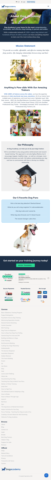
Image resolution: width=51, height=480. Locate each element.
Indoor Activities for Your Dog (10, 409)
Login (23, 2)
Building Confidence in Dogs (9, 338)
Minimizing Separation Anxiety (10, 320)
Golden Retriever (6, 356)
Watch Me (4, 376)
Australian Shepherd (7, 353)
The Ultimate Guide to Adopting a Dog (12, 391)
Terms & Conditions (7, 456)
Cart (18, 2)
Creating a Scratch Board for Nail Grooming (14, 414)
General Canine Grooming (9, 323)
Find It (3, 361)
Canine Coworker (6, 325)
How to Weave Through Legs (10, 396)
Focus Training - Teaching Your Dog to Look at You (16, 412)
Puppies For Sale (6, 442)
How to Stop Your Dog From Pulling (11, 333)
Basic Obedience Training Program (11, 312)
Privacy (3, 458)
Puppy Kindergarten (7, 315)
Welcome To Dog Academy (9, 417)
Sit (2, 363)
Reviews (3, 445)
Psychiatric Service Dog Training (11, 317)
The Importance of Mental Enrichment (12, 407)
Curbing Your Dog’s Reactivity (10, 345)
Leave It (3, 399)
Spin (2, 404)
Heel (2, 371)
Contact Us (4, 429)
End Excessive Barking (8, 343)
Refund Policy (5, 453)
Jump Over (4, 386)
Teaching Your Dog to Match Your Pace (12, 381)
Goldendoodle (5, 348)
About (3, 424)
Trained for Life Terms (7, 461)
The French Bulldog (7, 358)
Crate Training (5, 340)
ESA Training (5, 328)
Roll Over (4, 402)
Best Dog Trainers (6, 437)
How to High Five (6, 389)
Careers (3, 463)
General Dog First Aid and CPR (10, 335)
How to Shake (5, 394)
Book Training (31, 2)
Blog (2, 427)
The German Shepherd (8, 351)
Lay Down (4, 366)
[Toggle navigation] (48, 6)
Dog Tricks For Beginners (8, 330)
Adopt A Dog (5, 440)
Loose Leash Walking (7, 373)
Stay (2, 368)
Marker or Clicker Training (9, 384)
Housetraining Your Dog (8, 379)
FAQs (3, 450)
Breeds (3, 434)
